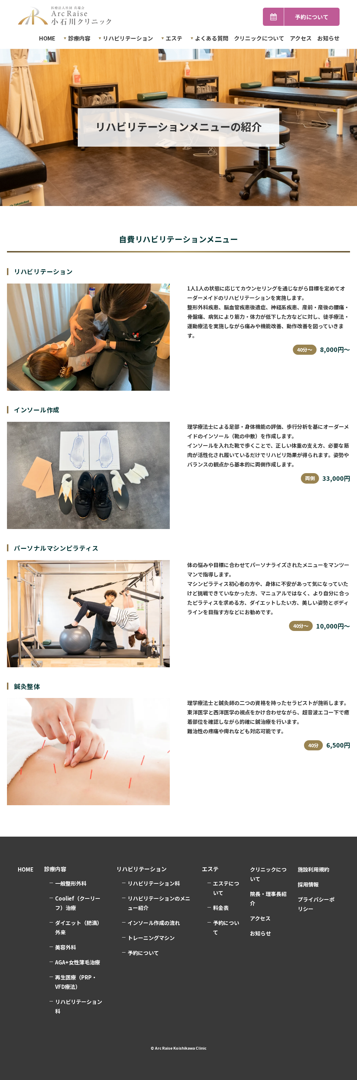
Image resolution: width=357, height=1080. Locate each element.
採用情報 (308, 884)
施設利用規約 (313, 869)
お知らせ (328, 38)
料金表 (221, 907)
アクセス (301, 38)
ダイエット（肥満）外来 (78, 927)
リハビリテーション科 (154, 883)
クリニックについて (259, 38)
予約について (311, 17)
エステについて (226, 888)
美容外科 (65, 947)
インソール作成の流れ (154, 922)
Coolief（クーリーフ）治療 (77, 903)
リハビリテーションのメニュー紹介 (159, 903)
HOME (47, 38)
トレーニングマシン (151, 937)
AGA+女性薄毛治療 (77, 962)
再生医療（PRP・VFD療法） (76, 982)
